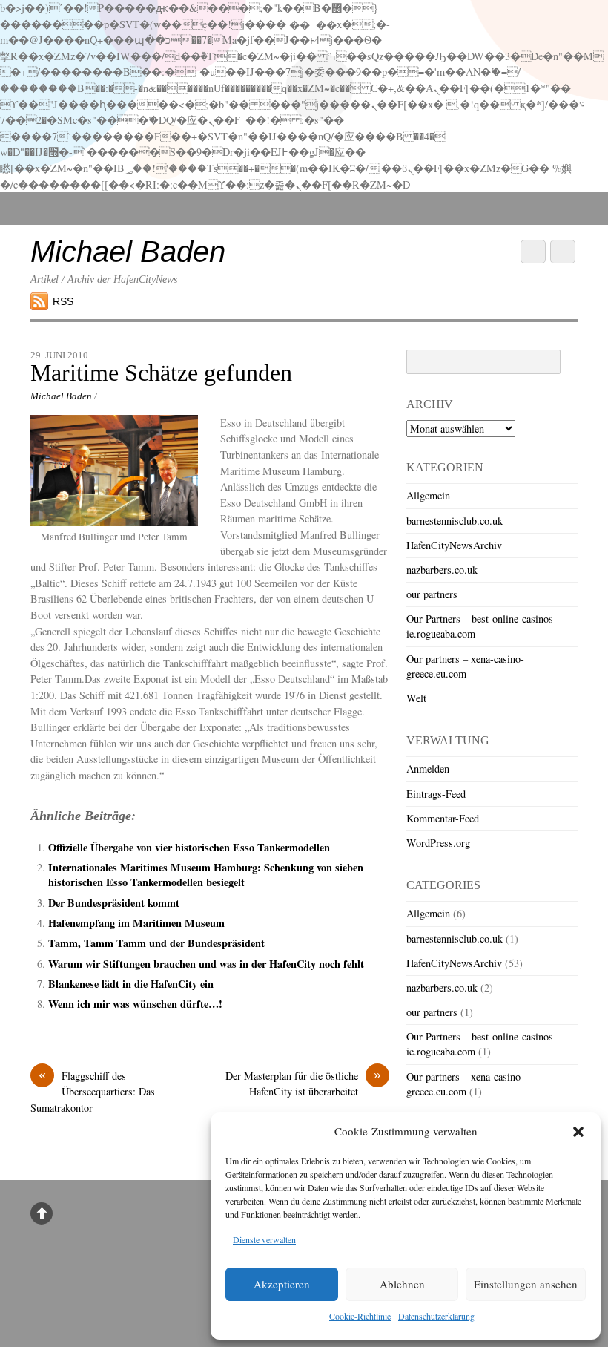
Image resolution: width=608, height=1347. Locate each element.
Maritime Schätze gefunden (161, 373)
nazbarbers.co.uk (442, 570)
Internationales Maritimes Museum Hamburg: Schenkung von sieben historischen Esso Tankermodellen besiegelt (205, 874)
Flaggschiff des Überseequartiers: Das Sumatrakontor (92, 1091)
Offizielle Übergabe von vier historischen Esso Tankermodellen (189, 847)
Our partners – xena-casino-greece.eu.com (465, 666)
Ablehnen (402, 1283)
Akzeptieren (282, 1283)
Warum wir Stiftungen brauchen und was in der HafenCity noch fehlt (206, 963)
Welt (416, 698)
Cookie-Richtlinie (360, 1316)
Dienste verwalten (264, 1239)
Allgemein (428, 495)
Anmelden (427, 768)
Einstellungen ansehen (526, 1283)
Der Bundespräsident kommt (113, 903)
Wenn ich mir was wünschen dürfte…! (135, 1004)
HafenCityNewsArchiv (454, 545)
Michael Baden (61, 396)
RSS (63, 301)
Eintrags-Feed (436, 794)
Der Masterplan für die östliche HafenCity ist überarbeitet (303, 1083)
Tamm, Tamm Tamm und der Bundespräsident (156, 943)
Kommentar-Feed (442, 818)
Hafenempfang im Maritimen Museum (136, 923)
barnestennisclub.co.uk (454, 521)
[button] (578, 1131)
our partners (431, 594)
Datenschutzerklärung (436, 1316)
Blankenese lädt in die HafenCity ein (131, 984)
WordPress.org (438, 843)
